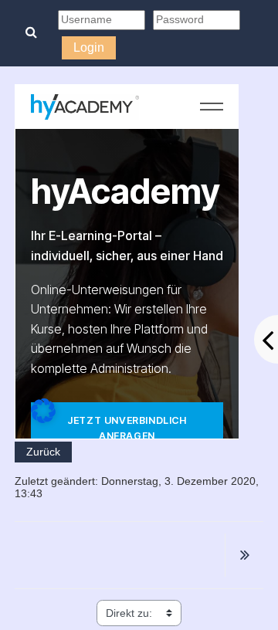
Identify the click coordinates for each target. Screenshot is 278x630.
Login (88, 47)
